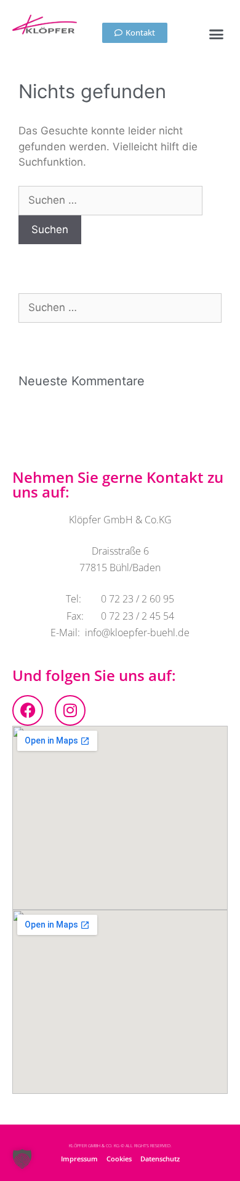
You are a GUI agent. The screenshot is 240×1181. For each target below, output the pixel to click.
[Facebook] (27, 710)
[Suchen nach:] (110, 200)
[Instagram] (70, 710)
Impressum (79, 1158)
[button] (216, 34)
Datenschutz (160, 1158)
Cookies (119, 1158)
